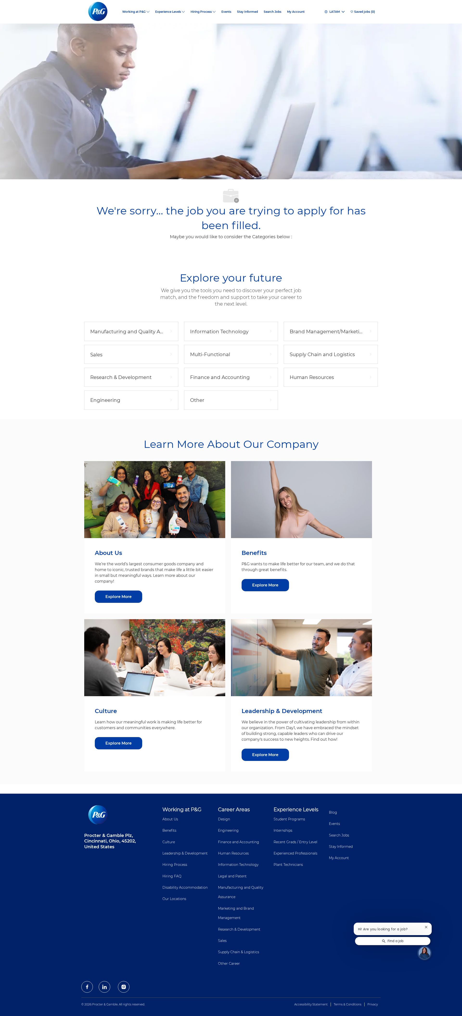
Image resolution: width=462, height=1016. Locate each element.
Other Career (229, 963)
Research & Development (239, 929)
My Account (296, 11)
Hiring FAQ (171, 876)
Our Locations (174, 899)
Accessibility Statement (311, 1004)
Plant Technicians (288, 864)
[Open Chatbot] (424, 952)
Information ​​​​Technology (238, 864)
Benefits (169, 830)
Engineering (228, 830)
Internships (283, 830)
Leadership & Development (185, 853)
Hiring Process (174, 864)
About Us (170, 819)
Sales (222, 941)
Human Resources (233, 853)
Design (224, 819)
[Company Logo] (101, 12)
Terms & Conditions (347, 1004)
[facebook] (87, 987)
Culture (168, 842)
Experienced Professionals (295, 853)
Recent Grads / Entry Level (295, 842)
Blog (333, 812)
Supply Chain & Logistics (238, 952)
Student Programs (289, 819)
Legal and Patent (232, 876)
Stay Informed (247, 11)
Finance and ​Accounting (238, 842)
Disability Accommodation (185, 887)
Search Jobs (272, 11)
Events (226, 11)
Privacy (372, 1004)
